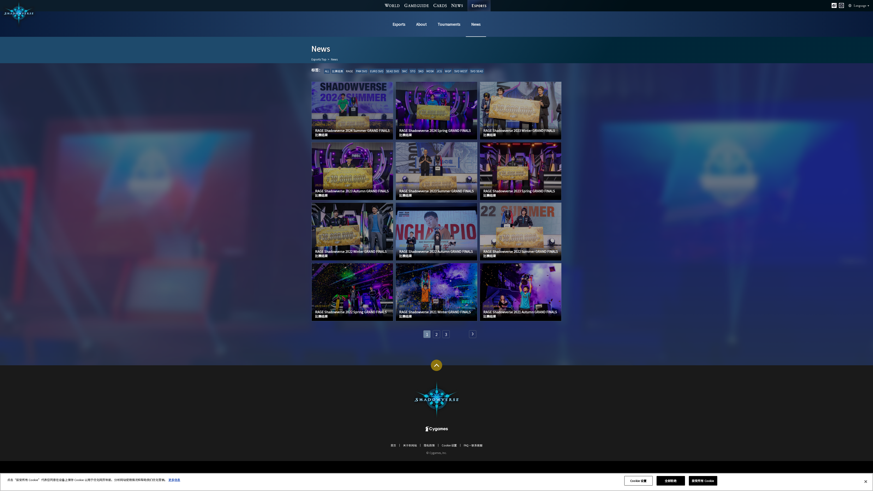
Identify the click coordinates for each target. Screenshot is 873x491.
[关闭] (866, 481)
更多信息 (174, 480)
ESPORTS (479, 3)
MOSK (430, 71)
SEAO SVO (392, 71)
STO (412, 71)
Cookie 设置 (638, 480)
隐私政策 (429, 445)
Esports (399, 24)
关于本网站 (410, 445)
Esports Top (318, 59)
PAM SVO (361, 71)
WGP (448, 71)
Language (858, 6)
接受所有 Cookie (703, 480)
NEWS (457, 5)
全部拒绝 (671, 480)
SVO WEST (460, 71)
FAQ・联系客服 (473, 445)
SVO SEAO (476, 71)
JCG (439, 71)
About (421, 24)
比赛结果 (337, 71)
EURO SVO (376, 71)
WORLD (392, 5)
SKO (421, 71)
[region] (436, 482)
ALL (327, 71)
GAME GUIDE (417, 5)
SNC (404, 71)
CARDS (440, 5)
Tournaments (449, 24)
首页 (393, 445)
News (476, 24)
